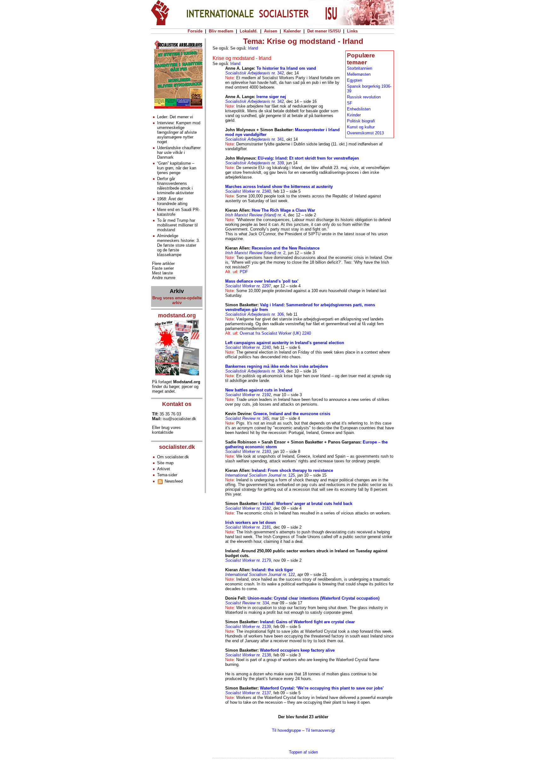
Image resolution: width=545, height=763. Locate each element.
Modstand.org (186, 381)
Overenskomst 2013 (365, 133)
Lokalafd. (248, 31)
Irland (253, 48)
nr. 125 (260, 475)
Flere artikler (163, 263)
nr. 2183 (248, 451)
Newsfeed (173, 481)
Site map (165, 463)
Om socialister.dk (173, 457)
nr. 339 (254, 163)
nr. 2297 (248, 286)
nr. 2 (255, 252)
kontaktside (162, 432)
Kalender (292, 31)
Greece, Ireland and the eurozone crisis (291, 413)
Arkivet (163, 469)
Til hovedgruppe (286, 730)
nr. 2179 (248, 560)
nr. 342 (254, 73)
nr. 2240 (248, 347)
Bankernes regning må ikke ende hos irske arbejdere (276, 366)
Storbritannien (359, 68)
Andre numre (163, 277)
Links (352, 31)
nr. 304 (254, 371)
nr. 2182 (248, 508)
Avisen (270, 31)
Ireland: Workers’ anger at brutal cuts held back (306, 503)
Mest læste (162, 273)
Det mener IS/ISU (324, 31)
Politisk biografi (361, 121)
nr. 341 (254, 139)
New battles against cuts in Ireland (258, 390)
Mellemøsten (359, 74)
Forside (195, 31)
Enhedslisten (359, 109)
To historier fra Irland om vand (286, 68)
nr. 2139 (248, 626)
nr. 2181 (248, 527)
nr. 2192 (248, 394)
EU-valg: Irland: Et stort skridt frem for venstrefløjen (308, 158)
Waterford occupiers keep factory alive (297, 650)
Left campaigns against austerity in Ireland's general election (284, 342)
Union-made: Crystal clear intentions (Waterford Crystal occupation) (313, 598)
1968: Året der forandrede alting (172, 201)
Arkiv (177, 291)
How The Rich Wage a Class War (283, 210)
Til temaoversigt (320, 730)
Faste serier (163, 268)
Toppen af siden (303, 752)
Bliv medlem (221, 31)
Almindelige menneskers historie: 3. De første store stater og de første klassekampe (178, 245)
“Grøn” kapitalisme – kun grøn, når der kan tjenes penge (176, 168)
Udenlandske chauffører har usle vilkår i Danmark (179, 152)
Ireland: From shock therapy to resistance (292, 470)
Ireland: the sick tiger (272, 569)
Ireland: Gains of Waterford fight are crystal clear (307, 621)
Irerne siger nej (271, 96)
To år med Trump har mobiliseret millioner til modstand (177, 225)
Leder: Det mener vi (175, 116)
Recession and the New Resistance (285, 248)
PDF (244, 271)
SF (349, 103)
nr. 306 (254, 314)
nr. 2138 (248, 655)
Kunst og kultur (361, 127)
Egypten (354, 80)
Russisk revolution (364, 97)
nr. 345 (247, 418)
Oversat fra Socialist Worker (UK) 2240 (275, 333)
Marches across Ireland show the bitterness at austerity (279, 186)
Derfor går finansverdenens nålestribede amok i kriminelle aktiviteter (175, 185)
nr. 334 (247, 603)
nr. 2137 (248, 692)
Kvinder (354, 115)
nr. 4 (255, 215)
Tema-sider (167, 474)
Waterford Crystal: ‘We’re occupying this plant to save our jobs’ (322, 688)
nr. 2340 (248, 191)
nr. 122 (260, 574)
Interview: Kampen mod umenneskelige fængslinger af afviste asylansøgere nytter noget (178, 132)
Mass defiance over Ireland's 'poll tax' (261, 281)
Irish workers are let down (250, 522)
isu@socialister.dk (179, 418)
